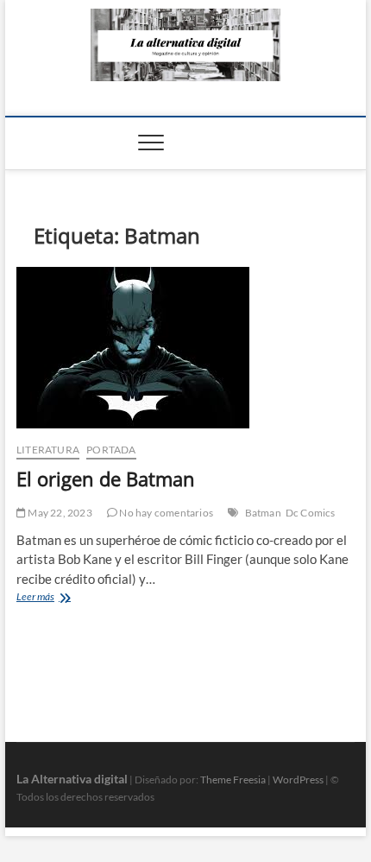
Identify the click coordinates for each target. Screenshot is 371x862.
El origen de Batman (105, 478)
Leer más (51, 598)
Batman (263, 512)
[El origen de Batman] (185, 347)
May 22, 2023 (59, 512)
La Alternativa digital (72, 778)
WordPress (298, 779)
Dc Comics (311, 512)
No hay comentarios (165, 512)
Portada (110, 449)
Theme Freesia (233, 779)
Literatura (47, 449)
